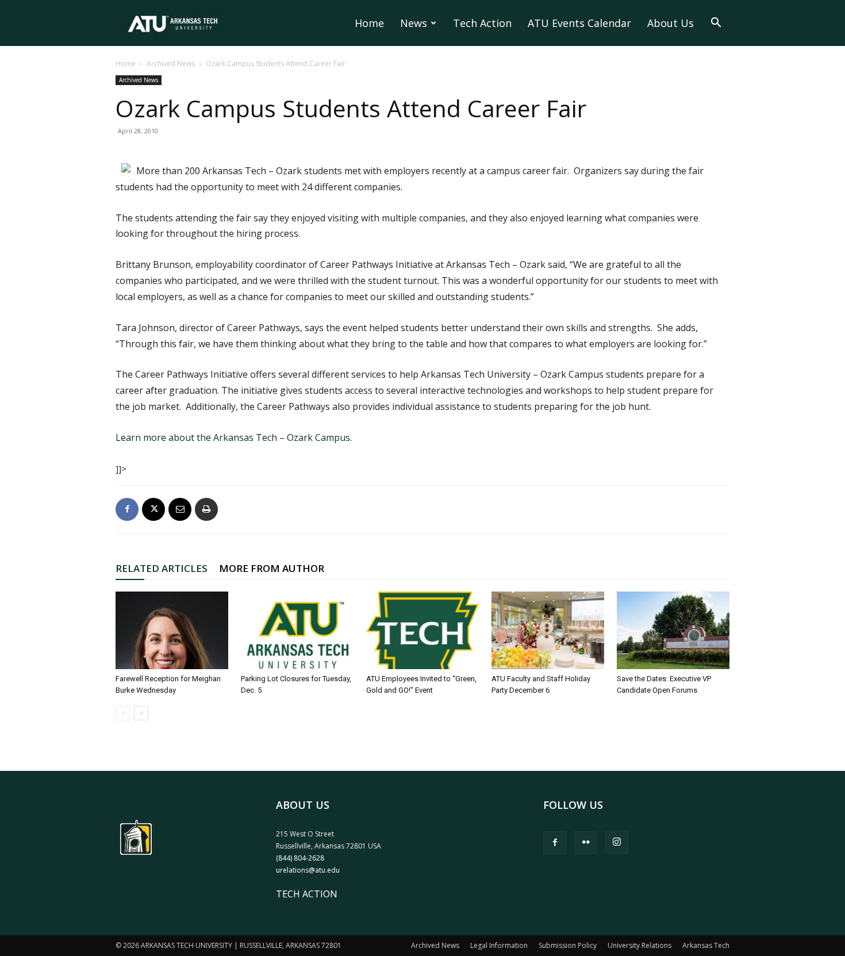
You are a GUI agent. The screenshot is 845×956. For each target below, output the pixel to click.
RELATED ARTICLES (162, 568)
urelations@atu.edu (308, 870)
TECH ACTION (306, 894)
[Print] (206, 509)
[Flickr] (585, 842)
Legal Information (499, 945)
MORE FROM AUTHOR (271, 568)
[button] (715, 23)
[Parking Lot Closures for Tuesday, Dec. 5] (297, 630)
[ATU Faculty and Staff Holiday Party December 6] (547, 630)
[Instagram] (616, 842)
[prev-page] (123, 713)
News (413, 23)
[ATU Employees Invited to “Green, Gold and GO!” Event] (422, 630)
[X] (153, 509)
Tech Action (482, 23)
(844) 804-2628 (300, 858)
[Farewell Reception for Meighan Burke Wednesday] (172, 630)
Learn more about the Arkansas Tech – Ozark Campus (233, 437)
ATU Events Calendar (579, 23)
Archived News (171, 63)
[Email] (179, 509)
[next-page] (141, 713)
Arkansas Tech (705, 945)
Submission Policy (568, 945)
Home (369, 23)
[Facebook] (127, 509)
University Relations (639, 945)
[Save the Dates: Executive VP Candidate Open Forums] (673, 630)
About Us (670, 23)
